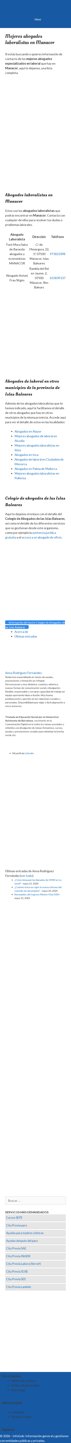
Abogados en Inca (26, 455)
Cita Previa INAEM (18, 1256)
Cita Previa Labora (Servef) (23, 1264)
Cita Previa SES (16, 1279)
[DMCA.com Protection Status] (54, 1440)
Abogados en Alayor (27, 431)
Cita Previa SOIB (17, 1271)
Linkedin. (29, 753)
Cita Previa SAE (16, 1248)
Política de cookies (23, 1381)
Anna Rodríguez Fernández (23, 673)
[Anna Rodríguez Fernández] (26, 668)
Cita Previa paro (16, 1225)
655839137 (57, 278)
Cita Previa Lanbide (18, 1287)
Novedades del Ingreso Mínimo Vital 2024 (36, 894)
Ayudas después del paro (22, 1241)
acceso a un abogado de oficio (42, 537)
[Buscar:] (35, 1200)
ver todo (26, 876)
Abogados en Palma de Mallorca (35, 469)
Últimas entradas (25, 636)
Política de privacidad (25, 1385)
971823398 (57, 254)
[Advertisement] (35, 115)
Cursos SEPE (14, 1217)
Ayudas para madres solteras (25, 1233)
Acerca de (21, 632)
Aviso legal (18, 1390)
